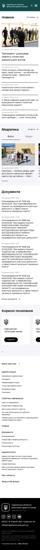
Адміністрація (9, 372)
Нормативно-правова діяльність (15, 440)
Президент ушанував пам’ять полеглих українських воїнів (15, 56)
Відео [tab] (29, 136)
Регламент (6, 379)
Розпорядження (8, 436)
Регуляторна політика (10, 446)
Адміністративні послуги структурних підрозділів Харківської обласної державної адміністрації (20, 458)
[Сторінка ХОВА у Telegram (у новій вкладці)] (9, 516)
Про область (8, 475)
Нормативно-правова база (12, 406)
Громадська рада (8, 389)
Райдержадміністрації (11, 382)
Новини (5, 426)
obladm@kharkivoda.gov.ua (15, 525)
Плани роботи (7, 443)
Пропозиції (6, 392)
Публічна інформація (12, 398)
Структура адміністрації (12, 386)
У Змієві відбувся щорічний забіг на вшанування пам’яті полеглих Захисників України (20, 102)
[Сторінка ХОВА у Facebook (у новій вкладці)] (14, 516)
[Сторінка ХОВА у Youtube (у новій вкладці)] (19, 516)
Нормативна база (9, 464)
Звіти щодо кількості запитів (13, 409)
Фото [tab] (11, 136)
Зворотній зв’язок (10, 481)
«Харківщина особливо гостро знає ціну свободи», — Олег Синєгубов (20, 116)
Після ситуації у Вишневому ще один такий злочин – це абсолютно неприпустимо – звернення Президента (20, 74)
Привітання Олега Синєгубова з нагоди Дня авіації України (18, 88)
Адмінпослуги (9, 452)
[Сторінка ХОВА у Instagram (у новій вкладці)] (3, 516)
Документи (7, 432)
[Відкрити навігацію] (36, 6)
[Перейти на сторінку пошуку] (32, 6)
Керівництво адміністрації (12, 376)
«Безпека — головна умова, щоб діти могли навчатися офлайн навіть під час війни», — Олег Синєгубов (18, 174)
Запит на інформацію (10, 402)
